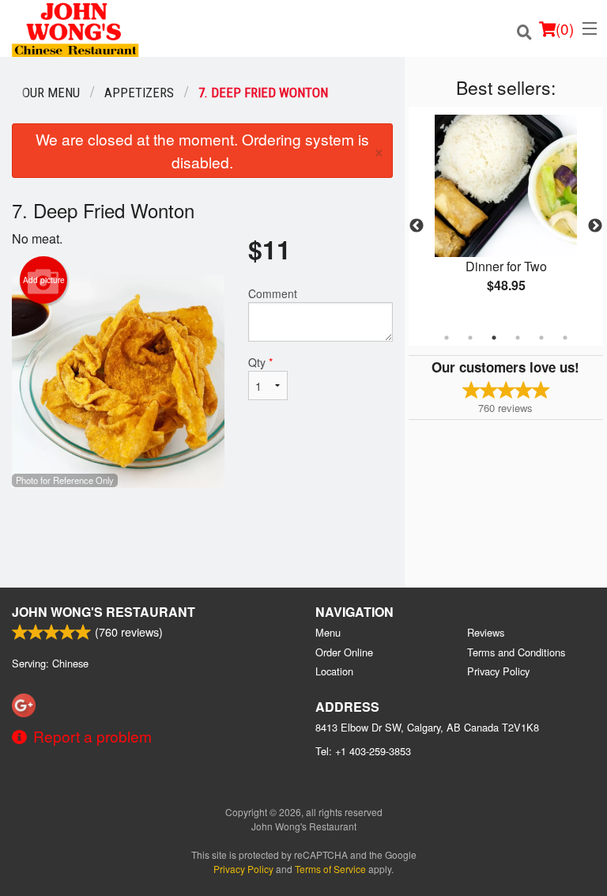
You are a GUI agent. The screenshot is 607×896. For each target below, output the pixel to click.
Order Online (344, 652)
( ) (565, 28)
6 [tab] (565, 338)
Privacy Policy (498, 671)
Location (334, 671)
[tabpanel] (506, 217)
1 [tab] (446, 338)
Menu (328, 632)
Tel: (363, 750)
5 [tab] (541, 338)
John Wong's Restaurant (103, 612)
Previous (416, 226)
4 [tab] (518, 338)
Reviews (485, 632)
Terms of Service (330, 868)
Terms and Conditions (516, 652)
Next (595, 226)
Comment (272, 293)
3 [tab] (494, 338)
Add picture (44, 279)
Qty (260, 362)
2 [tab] (470, 338)
